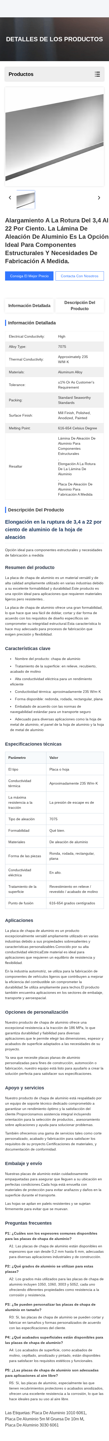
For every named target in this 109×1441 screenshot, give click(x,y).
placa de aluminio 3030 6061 (32, 1425)
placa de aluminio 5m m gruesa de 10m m (44, 1419)
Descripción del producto (79, 305)
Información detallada (29, 305)
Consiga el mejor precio (29, 276)
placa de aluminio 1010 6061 (58, 1413)
